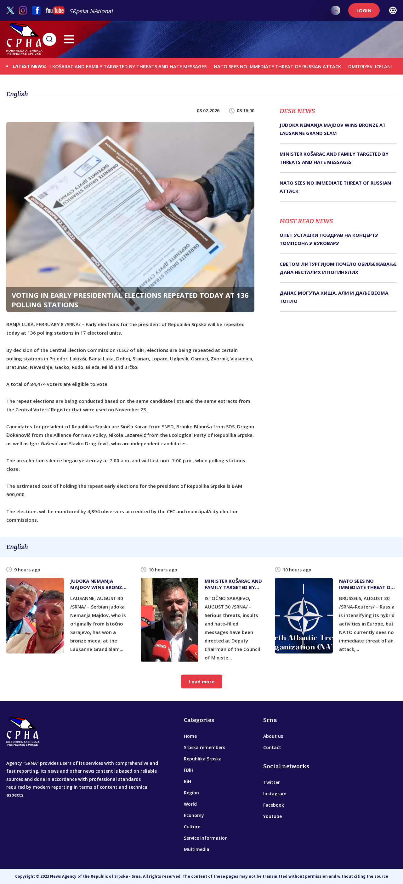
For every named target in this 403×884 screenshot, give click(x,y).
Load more (201, 681)
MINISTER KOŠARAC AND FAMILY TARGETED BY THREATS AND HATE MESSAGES (92, 66)
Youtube (272, 816)
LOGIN (364, 10)
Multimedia (196, 849)
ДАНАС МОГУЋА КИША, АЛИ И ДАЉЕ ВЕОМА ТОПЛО (334, 297)
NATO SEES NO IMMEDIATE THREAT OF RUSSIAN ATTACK (251, 66)
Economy (194, 815)
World (190, 804)
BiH (187, 781)
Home (190, 736)
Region (191, 793)
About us (273, 736)
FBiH (188, 770)
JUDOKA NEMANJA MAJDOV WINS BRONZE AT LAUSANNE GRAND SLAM (333, 129)
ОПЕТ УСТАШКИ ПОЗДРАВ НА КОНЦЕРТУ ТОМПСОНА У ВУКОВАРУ (329, 239)
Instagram (275, 794)
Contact (272, 747)
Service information (206, 838)
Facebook (273, 805)
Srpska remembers (204, 747)
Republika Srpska (203, 759)
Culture (192, 827)
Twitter (271, 782)
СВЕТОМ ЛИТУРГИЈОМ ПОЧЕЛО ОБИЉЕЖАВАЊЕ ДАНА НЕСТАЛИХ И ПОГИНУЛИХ (338, 268)
